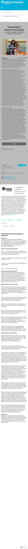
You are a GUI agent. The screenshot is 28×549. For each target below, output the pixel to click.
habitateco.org (10, 214)
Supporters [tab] (5, 226)
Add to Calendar (22, 165)
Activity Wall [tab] (11, 220)
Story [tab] (3, 220)
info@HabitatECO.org (8, 177)
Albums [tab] (12, 226)
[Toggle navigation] (2, 7)
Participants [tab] (19, 220)
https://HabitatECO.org (9, 178)
